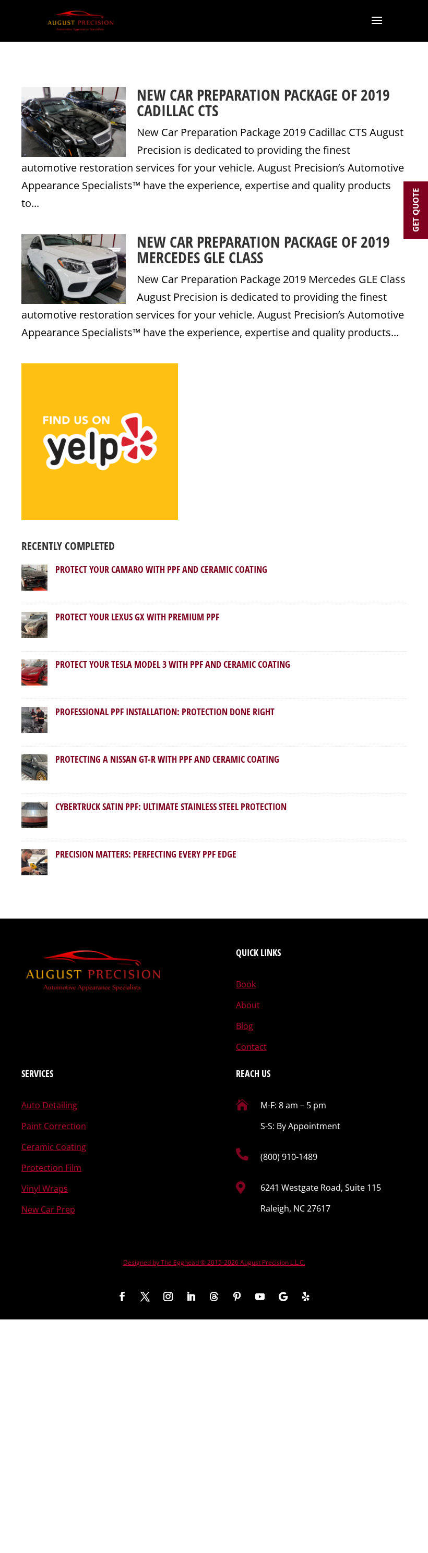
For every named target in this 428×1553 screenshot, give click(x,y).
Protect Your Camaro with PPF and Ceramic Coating (161, 569)
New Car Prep (48, 1209)
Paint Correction (53, 1126)
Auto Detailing (49, 1105)
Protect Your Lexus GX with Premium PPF (137, 616)
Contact (251, 1047)
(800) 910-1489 (288, 1157)
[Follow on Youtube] (260, 1296)
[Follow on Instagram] (168, 1296)
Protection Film (51, 1167)
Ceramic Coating (53, 1147)
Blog (244, 1026)
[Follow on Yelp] (305, 1296)
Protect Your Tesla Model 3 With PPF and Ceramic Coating (172, 664)
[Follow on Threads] (214, 1296)
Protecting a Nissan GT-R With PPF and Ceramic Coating (167, 759)
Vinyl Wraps (44, 1188)
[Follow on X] (145, 1296)
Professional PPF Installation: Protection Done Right (165, 711)
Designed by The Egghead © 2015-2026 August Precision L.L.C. (214, 1262)
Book (246, 984)
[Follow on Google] (283, 1296)
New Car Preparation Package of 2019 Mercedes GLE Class (263, 249)
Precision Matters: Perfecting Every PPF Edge (145, 854)
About (248, 1005)
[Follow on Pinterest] (237, 1296)
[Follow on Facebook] (122, 1296)
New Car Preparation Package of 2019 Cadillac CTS (263, 102)
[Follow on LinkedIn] (191, 1296)
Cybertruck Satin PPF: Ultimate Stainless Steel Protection (171, 806)
